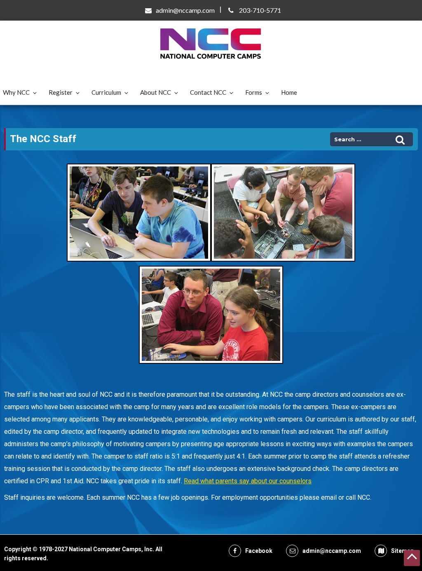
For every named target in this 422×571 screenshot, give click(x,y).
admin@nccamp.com (185, 10)
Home (289, 92)
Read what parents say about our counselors (248, 481)
